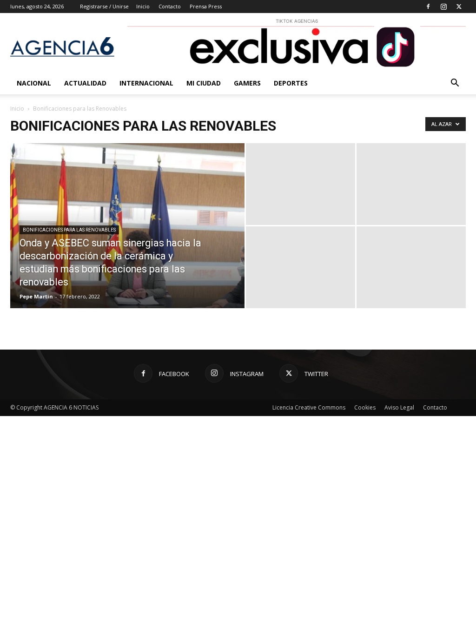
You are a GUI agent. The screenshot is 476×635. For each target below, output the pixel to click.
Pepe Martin (36, 296)
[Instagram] (443, 6)
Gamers (247, 83)
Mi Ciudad (203, 83)
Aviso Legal (399, 407)
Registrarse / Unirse (104, 6)
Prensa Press (206, 6)
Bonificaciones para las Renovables (69, 229)
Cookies (365, 407)
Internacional (146, 83)
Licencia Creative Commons (308, 407)
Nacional (34, 83)
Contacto (170, 6)
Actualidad (85, 83)
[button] (454, 83)
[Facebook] (428, 6)
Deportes (291, 83)
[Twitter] (459, 6)
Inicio (143, 6)
